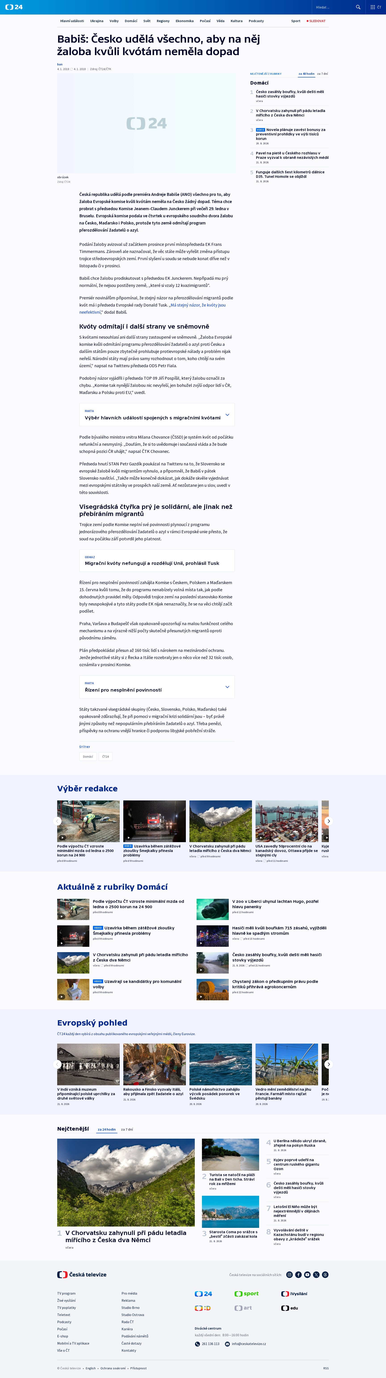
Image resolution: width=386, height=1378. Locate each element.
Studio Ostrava (133, 1314)
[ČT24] (14, 7)
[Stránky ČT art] (243, 1307)
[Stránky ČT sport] (247, 1293)
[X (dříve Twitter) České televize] (316, 1274)
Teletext (63, 1314)
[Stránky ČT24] (203, 1293)
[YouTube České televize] (307, 1274)
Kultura (237, 21)
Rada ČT (128, 1322)
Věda (220, 21)
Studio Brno (131, 1307)
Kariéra (127, 1329)
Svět (147, 21)
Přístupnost (138, 1368)
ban (60, 64)
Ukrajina (96, 21)
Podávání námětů (135, 1336)
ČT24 (105, 756)
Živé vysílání (66, 1300)
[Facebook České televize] (298, 1274)
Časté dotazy (131, 1343)
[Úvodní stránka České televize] (82, 1274)
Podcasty (256, 21)
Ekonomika (185, 21)
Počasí (205, 21)
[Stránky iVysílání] (294, 1293)
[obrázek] (146, 123)
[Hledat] (358, 7)
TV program (66, 1293)
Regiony (163, 21)
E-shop (62, 1336)
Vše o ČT (63, 1350)
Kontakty (129, 1350)
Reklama (128, 1300)
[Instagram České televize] (289, 1274)
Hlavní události (72, 21)
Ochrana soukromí (113, 1368)
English (90, 1368)
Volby (114, 21)
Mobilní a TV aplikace (73, 1343)
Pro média (129, 1293)
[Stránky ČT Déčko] (203, 1307)
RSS (326, 1368)
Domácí (131, 21)
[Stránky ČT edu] (289, 1307)
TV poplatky (66, 1307)
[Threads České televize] (325, 1274)
